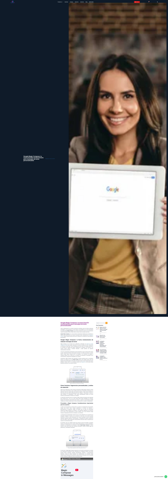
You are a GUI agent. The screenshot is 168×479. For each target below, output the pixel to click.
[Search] (106, 323)
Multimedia (91, 1)
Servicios (66, 1)
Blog (86, 1)
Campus (71, 1)
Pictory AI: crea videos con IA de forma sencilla (102, 336)
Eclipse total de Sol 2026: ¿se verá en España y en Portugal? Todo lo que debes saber (103, 329)
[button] (157, 2)
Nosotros (76, 1)
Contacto (82, 1)
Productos (60, 1)
